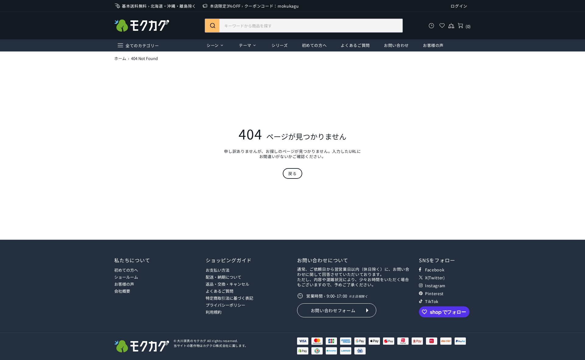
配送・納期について (223, 277)
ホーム (120, 58)
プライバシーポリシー (225, 305)
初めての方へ (126, 270)
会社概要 (122, 291)
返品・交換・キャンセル (227, 284)
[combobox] (304, 26)
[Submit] (212, 25)
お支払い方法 (217, 270)
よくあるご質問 (219, 291)
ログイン (459, 6)
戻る (292, 173)
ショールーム (126, 277)
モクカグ (141, 25)
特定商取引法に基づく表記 (229, 298)
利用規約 (214, 312)
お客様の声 (124, 284)
